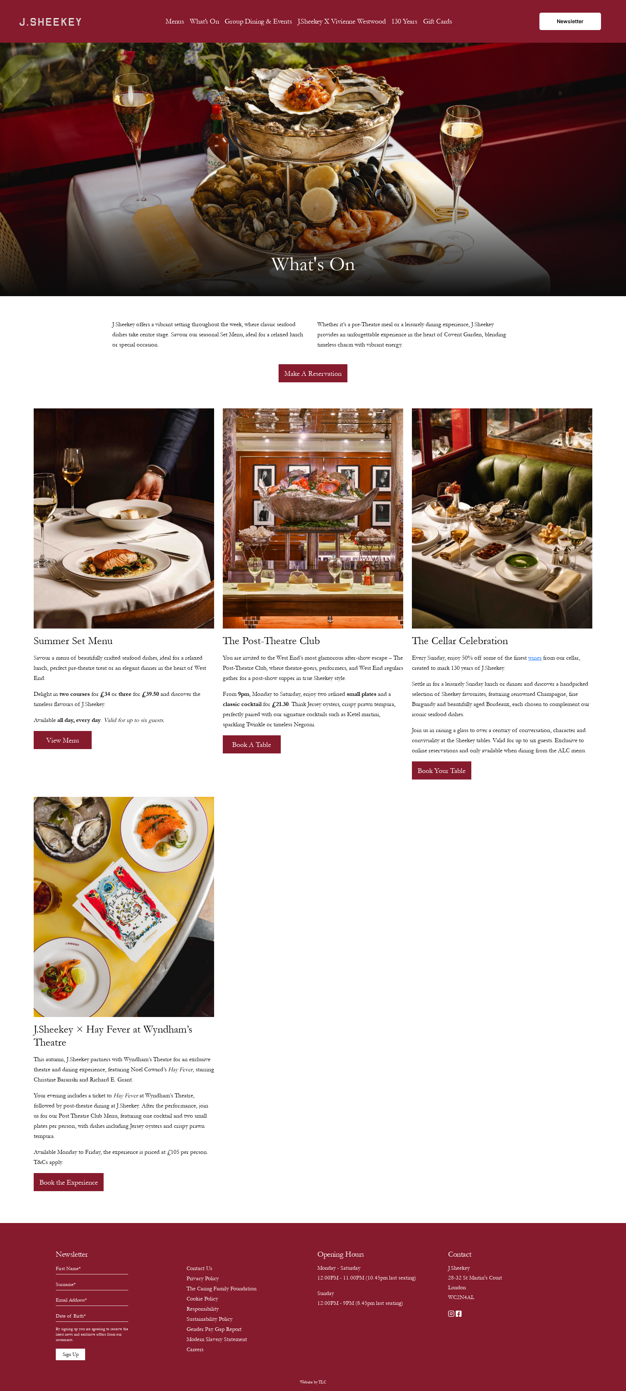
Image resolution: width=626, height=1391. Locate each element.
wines (535, 657)
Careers (195, 1349)
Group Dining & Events (258, 21)
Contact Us (199, 1268)
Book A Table (251, 745)
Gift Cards (437, 21)
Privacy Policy (203, 1278)
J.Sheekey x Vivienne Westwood (342, 21)
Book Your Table (442, 771)
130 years (404, 21)
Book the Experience (68, 1182)
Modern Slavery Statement (217, 1339)
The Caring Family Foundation (221, 1288)
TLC (322, 1382)
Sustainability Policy (210, 1319)
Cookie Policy (202, 1298)
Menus (175, 21)
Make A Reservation (313, 374)
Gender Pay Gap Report (214, 1329)
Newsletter (570, 21)
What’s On (204, 21)
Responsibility (203, 1309)
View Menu (62, 740)
